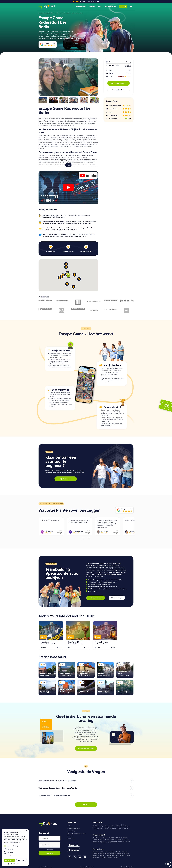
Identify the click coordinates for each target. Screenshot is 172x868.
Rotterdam (104, 825)
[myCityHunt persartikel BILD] (78, 302)
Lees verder (17, 842)
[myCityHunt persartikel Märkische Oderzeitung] (126, 310)
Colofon (123, 867)
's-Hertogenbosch (98, 828)
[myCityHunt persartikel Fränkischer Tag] (126, 301)
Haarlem (114, 827)
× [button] (26, 830)
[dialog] (15, 847)
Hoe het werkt (81, 6)
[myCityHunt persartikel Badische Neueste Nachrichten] (45, 300)
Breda (101, 827)
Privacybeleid (49, 849)
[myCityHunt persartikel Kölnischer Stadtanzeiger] (94, 310)
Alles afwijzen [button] (21, 860)
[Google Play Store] (74, 850)
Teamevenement (110, 6)
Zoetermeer (96, 843)
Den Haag (111, 825)
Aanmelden (49, 853)
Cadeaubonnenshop (74, 828)
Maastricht (113, 828)
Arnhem (120, 827)
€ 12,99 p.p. (120, 83)
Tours (99, 6)
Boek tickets (67, 479)
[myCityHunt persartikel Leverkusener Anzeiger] (110, 309)
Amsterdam (96, 825)
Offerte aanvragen (117, 598)
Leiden (119, 828)
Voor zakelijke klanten (118, 90)
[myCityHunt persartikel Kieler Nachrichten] (78, 309)
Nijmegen (107, 827)
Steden (92, 6)
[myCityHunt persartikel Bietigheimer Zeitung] (61, 301)
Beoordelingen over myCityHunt (77, 833)
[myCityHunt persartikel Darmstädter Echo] (94, 301)
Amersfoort (126, 827)
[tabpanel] (50, 248)
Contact (70, 836)
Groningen (96, 827)
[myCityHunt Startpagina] (49, 6)
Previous (83, 539)
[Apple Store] (74, 845)
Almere (102, 839)
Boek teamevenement (96, 598)
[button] (15, 863)
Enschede (120, 839)
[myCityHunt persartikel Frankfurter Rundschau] (110, 300)
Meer (68, 165)
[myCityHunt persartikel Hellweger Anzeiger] (61, 310)
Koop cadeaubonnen (87, 748)
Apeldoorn (121, 841)
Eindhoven (124, 825)
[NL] (131, 6)
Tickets (70, 826)
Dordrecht (125, 828)
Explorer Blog (71, 831)
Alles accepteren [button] (9, 860)
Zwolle (106, 828)
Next (89, 539)
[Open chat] (168, 864)
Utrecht (117, 825)
